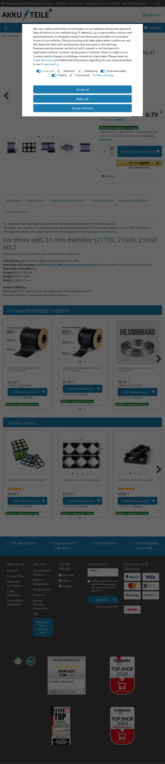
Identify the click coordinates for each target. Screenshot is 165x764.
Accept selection (82, 108)
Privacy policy (50, 64)
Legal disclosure (43, 60)
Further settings (103, 75)
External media (116, 71)
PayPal (62, 75)
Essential (48, 71)
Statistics (69, 71)
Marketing (91, 71)
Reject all (82, 98)
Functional (82, 75)
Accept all (82, 89)
